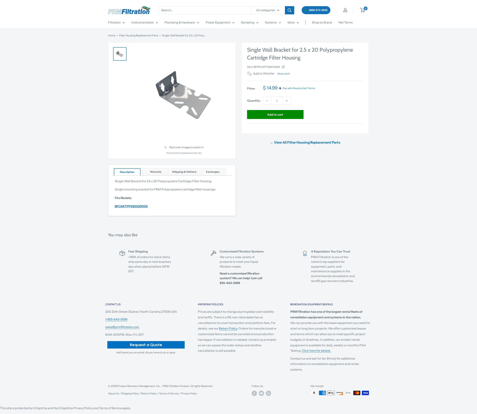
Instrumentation (142, 22)
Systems (271, 22)
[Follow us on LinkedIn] (268, 393)
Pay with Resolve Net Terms (299, 88)
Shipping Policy (130, 393)
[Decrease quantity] (267, 101)
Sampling (247, 22)
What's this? (283, 73)
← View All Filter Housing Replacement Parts (305, 142)
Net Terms (346, 22)
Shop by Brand (322, 22)
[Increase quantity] (287, 101)
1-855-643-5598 (116, 319)
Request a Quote (146, 344)
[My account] (345, 10)
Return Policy (228, 328)
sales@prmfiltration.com (122, 327)
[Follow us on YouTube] (261, 393)
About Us (113, 393)
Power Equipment (218, 22)
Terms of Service (169, 393)
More (291, 22)
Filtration (114, 22)
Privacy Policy (189, 393)
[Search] (289, 10)
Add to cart (275, 114)
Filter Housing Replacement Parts (138, 35)
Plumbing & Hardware (180, 22)
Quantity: (254, 100)
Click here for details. (316, 350)
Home (111, 35)
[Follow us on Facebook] (254, 393)
